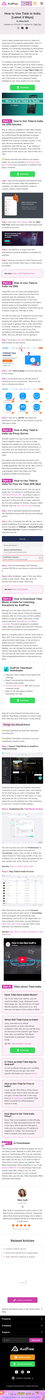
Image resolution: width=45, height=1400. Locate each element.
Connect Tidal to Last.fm (16, 1249)
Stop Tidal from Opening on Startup (20, 1257)
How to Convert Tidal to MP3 (22, 866)
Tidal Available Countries (21, 1044)
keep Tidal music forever (12, 924)
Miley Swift (24, 21)
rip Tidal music (17, 1098)
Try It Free (24, 87)
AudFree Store (24, 1357)
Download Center (24, 1364)
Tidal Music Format (33, 809)
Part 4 (34, 1073)
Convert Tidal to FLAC (15, 686)
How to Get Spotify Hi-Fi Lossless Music (22, 1253)
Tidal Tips (37, 24)
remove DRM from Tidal (11, 1168)
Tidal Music (13, 1309)
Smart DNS (20, 340)
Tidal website (21, 222)
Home (4, 1309)
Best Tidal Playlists (20, 589)
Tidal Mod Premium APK (12, 495)
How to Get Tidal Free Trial (23, 273)
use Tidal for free (24, 505)
